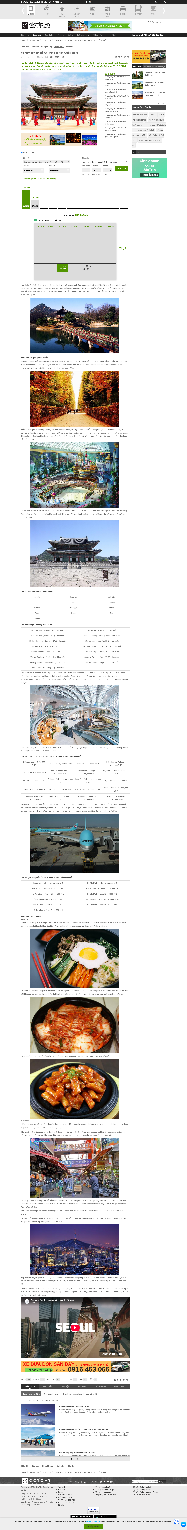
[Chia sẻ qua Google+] (125, 57)
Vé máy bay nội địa (103, 1492)
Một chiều (36, 153)
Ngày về (52, 165)
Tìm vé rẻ (25, 35)
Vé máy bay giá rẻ (102, 1487)
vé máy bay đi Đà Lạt (145, 130)
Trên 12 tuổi (85, 175)
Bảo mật (97, 1521)
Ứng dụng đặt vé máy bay (105, 1494)
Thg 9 (122, 248)
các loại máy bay (140, 114)
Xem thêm (75, 1459)
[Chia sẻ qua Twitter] (119, 57)
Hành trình (59, 40)
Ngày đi (26, 165)
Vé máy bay (34, 40)
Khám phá (37, 35)
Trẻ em (95, 165)
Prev (23, 11)
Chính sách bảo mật (66, 1499)
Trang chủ (62, 1487)
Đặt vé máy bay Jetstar (142, 1494)
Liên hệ (114, 35)
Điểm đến (25, 46)
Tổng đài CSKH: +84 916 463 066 (147, 34)
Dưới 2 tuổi (106, 175)
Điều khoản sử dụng (66, 1494)
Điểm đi (26, 158)
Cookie (88, 1521)
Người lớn (86, 165)
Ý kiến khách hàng (100, 35)
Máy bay (69, 46)
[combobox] (46, 161)
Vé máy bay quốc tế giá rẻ (105, 1489)
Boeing (153, 114)
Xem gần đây (160, 2)
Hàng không (46, 46)
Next (164, 11)
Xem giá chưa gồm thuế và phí (50, 220)
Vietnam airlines (139, 119)
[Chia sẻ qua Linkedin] (116, 57)
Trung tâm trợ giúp (65, 35)
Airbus (161, 114)
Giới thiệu (62, 1489)
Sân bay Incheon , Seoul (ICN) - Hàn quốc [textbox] (100, 161)
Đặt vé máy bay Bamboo (143, 1489)
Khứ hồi (26, 153)
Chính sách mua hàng (67, 1502)
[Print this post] (128, 57)
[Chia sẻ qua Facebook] (122, 57)
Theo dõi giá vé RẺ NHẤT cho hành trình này (40, 179)
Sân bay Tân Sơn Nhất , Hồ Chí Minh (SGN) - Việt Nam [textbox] (46, 161)
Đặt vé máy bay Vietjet (142, 1487)
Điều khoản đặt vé (65, 1497)
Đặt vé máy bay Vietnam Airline (145, 1492)
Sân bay (35, 46)
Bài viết (61, 1492)
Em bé (105, 165)
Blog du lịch (49, 35)
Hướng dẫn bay (82, 35)
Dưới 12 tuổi (96, 175)
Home (23, 40)
